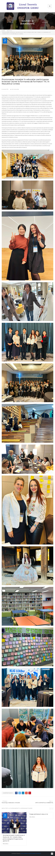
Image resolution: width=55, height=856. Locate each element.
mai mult (6, 843)
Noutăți (9, 30)
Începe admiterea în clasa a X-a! (39, 814)
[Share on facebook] (16, 793)
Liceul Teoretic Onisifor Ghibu (28, 853)
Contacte (38, 853)
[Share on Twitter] (19, 793)
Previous (5, 801)
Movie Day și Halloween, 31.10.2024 (11, 802)
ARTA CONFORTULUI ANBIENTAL (44, 802)
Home (3, 30)
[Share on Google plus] (26, 793)
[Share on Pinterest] (30, 793)
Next (50, 801)
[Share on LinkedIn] (23, 793)
